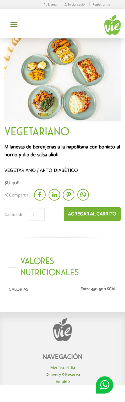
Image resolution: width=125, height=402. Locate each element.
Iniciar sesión (76, 4)
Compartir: (19, 195)
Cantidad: (13, 214)
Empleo (63, 381)
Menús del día (62, 367)
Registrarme (101, 4)
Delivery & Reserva (62, 374)
